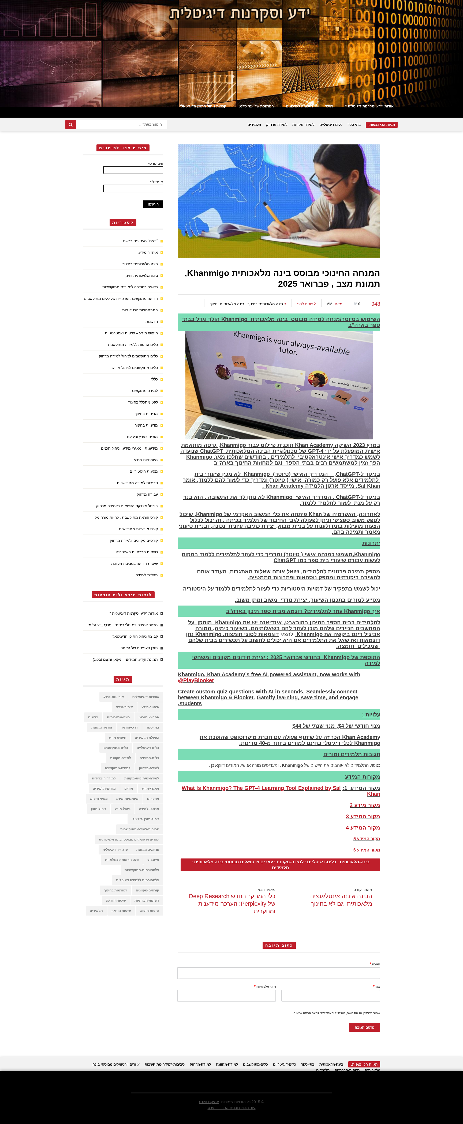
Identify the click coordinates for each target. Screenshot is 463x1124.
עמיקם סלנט (209, 1102)
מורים (128, 788)
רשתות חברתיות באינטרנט (137, 552)
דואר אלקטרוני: (265, 986)
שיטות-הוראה (116, 900)
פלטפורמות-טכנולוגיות (122, 860)
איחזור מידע (148, 252)
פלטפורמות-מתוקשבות (142, 870)
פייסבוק (153, 860)
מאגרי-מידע (150, 788)
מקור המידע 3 (363, 816)
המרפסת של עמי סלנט (256, 106)
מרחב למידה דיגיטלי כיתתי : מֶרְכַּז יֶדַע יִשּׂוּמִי (123, 625)
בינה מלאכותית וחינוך (227, 304)
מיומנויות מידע (146, 460)
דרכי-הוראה (129, 727)
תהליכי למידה (147, 575)
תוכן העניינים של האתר (139, 648)
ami (330, 304)
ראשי (329, 106)
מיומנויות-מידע (127, 799)
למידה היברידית (104, 778)
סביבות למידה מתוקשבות (137, 483)
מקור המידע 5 (366, 839)
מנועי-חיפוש (99, 799)
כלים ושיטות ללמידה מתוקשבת (133, 344)
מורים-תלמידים (104, 788)
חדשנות (151, 321)
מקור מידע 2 (365, 805)
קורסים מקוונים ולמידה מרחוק (134, 540)
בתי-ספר (354, 125)
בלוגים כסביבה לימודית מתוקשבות (130, 287)
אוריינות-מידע (113, 697)
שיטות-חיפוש (149, 911)
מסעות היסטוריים (144, 471)
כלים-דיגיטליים (330, 125)
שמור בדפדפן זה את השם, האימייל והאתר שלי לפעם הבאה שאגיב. (336, 1013)
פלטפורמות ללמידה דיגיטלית (137, 880)
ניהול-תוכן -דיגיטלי (145, 819)
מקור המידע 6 (366, 850)
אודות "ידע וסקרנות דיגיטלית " (369, 106)
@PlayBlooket (196, 680)
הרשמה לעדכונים (299, 106)
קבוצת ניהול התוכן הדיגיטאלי (203, 106)
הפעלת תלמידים (147, 738)
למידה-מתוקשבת (117, 768)
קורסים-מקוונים (147, 890)
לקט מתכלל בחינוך (143, 402)
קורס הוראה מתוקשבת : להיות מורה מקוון (124, 517)
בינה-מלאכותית (354, 862)
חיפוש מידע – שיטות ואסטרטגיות (131, 333)
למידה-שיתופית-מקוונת (141, 778)
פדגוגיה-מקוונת (147, 850)
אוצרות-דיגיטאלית (145, 697)
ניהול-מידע (122, 809)
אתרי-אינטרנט (149, 717)
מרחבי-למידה (149, 809)
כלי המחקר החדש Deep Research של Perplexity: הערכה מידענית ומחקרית (232, 903)
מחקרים (153, 799)
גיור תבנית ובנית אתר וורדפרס (232, 1108)
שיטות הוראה (121, 911)
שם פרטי (155, 163)
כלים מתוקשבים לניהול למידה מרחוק (128, 356)
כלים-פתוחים (149, 758)
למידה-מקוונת (303, 125)
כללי (154, 379)
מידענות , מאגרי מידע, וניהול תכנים (129, 448)
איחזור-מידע (150, 707)
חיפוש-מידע (117, 738)
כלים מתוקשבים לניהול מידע (135, 367)
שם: (376, 986)
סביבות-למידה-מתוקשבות (139, 829)
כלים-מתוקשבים (115, 748)
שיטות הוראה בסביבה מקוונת (134, 563)
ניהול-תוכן (98, 809)
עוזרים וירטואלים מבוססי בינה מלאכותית (233, 862)
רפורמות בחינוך (115, 890)
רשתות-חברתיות (147, 900)
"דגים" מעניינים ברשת (140, 241)
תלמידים (254, 125)
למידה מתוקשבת (144, 391)
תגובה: (374, 964)
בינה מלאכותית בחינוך (265, 304)
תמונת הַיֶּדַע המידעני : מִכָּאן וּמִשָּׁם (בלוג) (125, 659)
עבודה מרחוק (147, 494)
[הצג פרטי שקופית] (231, 53)
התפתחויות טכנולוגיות (140, 310)
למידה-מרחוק (276, 125)
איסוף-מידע (124, 707)
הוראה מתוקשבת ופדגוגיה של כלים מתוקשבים (121, 298)
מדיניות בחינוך (146, 414)
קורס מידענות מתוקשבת (138, 529)
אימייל (156, 182)
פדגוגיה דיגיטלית (115, 850)
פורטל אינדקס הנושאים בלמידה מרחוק (127, 506)
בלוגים (93, 717)
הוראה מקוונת (101, 727)
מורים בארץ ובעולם (142, 437)
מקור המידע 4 (363, 828)
